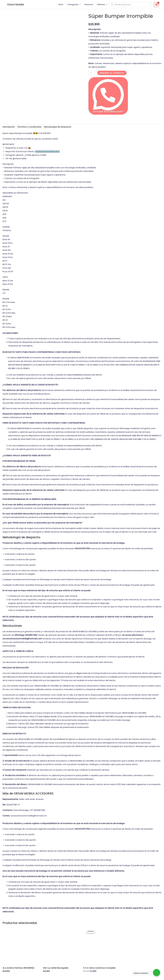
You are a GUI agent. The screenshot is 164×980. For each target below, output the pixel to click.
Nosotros (88, 4)
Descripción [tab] (9, 126)
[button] (79, 4)
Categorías (72, 4)
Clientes (101, 4)
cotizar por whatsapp (108, 111)
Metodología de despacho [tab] (57, 126)
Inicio (61, 4)
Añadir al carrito (112, 73)
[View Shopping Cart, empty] (156, 4)
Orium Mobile (15, 4)
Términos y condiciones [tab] (29, 126)
